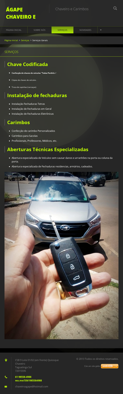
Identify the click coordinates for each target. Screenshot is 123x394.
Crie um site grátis (92, 366)
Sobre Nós (39, 30)
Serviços (62, 30)
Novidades (85, 30)
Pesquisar (115, 8)
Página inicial (13, 30)
